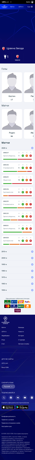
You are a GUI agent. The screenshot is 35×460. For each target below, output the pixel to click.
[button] (29, 6)
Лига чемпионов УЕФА (4, 6)
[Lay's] (21, 302)
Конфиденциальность (8, 416)
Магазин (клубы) (23, 344)
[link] (12, 6)
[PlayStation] (14, 302)
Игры (3, 340)
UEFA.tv (4, 331)
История (21, 336)
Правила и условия (8, 420)
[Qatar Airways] (17, 310)
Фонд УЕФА (5, 367)
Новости (21, 331)
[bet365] (21, 306)
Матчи (4, 327)
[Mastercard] (7, 306)
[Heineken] (7, 302)
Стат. (3, 344)
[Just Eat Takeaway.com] (27, 306)
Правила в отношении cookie (11, 423)
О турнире (21, 340)
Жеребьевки (6, 336)
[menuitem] (12, 6)
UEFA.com (5, 363)
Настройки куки (7, 426)
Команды (21, 327)
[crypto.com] (14, 306)
